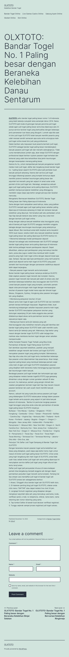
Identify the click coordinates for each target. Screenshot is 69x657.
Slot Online (22, 18)
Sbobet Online (10, 18)
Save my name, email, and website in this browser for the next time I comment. (33, 587)
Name (11, 564)
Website (12, 575)
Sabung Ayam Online (54, 14)
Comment (13, 543)
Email (38, 564)
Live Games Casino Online (32, 14)
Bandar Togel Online (12, 14)
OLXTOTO (8, 5)
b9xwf (13, 521)
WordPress (23, 649)
